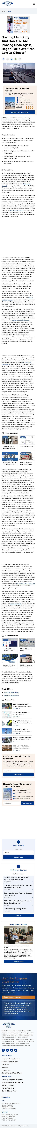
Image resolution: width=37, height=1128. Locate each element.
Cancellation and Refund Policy (12, 1073)
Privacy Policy (6, 1070)
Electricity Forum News (11, 692)
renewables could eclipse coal (25, 584)
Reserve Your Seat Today (20, 112)
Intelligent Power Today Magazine (13, 1082)
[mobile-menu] (34, 4)
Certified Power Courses (10, 1062)
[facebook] (3, 59)
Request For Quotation (13, 997)
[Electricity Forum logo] (7, 3)
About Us (5, 1067)
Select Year (18, 849)
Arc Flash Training (7, 1085)
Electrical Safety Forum (9, 1091)
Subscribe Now (18, 774)
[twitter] (7, 59)
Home (3, 11)
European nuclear (15, 604)
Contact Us (5, 1064)
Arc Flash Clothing (8, 1088)
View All (18, 915)
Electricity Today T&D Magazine (12, 1080)
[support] (15, 59)
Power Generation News (11, 696)
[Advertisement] (18, 237)
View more (15, 708)
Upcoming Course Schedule (11, 1059)
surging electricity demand (20, 320)
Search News (18, 857)
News (9, 11)
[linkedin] (11, 59)
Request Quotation (19, 961)
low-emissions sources (17, 210)
